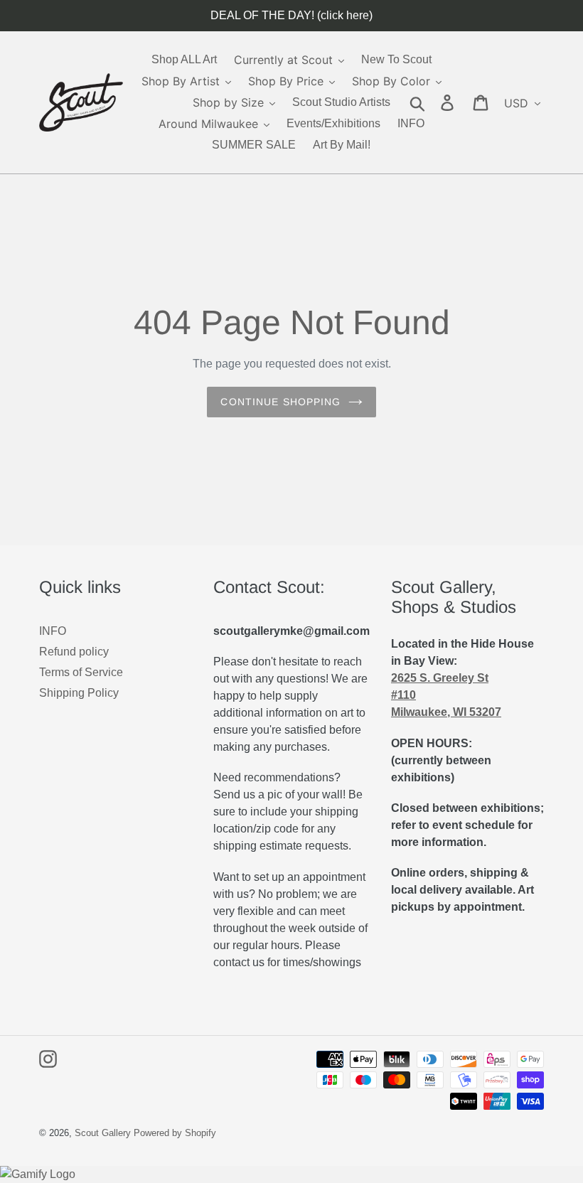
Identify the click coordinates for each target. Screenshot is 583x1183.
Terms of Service (81, 672)
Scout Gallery (103, 1133)
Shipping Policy (79, 693)
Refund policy (74, 652)
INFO (52, 631)
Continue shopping (280, 401)
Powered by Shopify (175, 1133)
